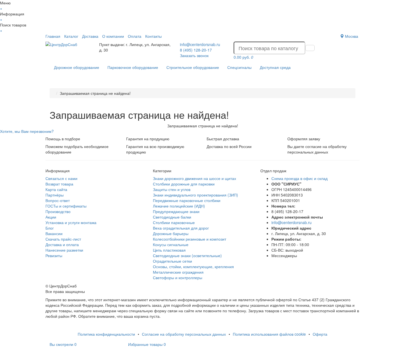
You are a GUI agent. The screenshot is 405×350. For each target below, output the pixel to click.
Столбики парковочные (174, 222)
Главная (52, 36)
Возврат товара (59, 184)
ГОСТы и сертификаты (66, 206)
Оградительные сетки (172, 261)
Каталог (71, 36)
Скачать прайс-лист (63, 239)
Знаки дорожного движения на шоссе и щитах (194, 178)
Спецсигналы (239, 67)
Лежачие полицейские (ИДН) (179, 206)
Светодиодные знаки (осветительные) (187, 255)
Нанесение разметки (64, 250)
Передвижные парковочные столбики (186, 200)
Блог (49, 228)
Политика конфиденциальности (106, 334)
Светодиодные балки (172, 217)
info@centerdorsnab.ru (200, 44)
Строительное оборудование (192, 67)
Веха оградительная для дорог (181, 228)
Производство (58, 211)
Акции (50, 217)
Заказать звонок (194, 55)
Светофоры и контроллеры (177, 277)
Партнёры (54, 195)
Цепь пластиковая (169, 250)
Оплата (134, 36)
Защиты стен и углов (171, 189)
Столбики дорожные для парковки (184, 184)
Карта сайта (56, 189)
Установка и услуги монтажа (70, 222)
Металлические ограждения (178, 272)
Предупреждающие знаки (176, 211)
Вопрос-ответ (57, 200)
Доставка (90, 36)
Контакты (153, 36)
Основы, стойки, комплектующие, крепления (193, 266)
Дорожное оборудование (76, 67)
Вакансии (54, 233)
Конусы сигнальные (170, 244)
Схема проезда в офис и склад (299, 178)
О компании (113, 36)
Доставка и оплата (62, 244)
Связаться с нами (61, 178)
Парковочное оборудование (132, 67)
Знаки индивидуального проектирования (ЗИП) (195, 195)
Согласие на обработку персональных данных (184, 334)
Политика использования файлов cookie (269, 334)
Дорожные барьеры (170, 233)
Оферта (320, 334)
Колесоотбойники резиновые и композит (189, 239)
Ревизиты (53, 255)
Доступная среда (275, 67)
